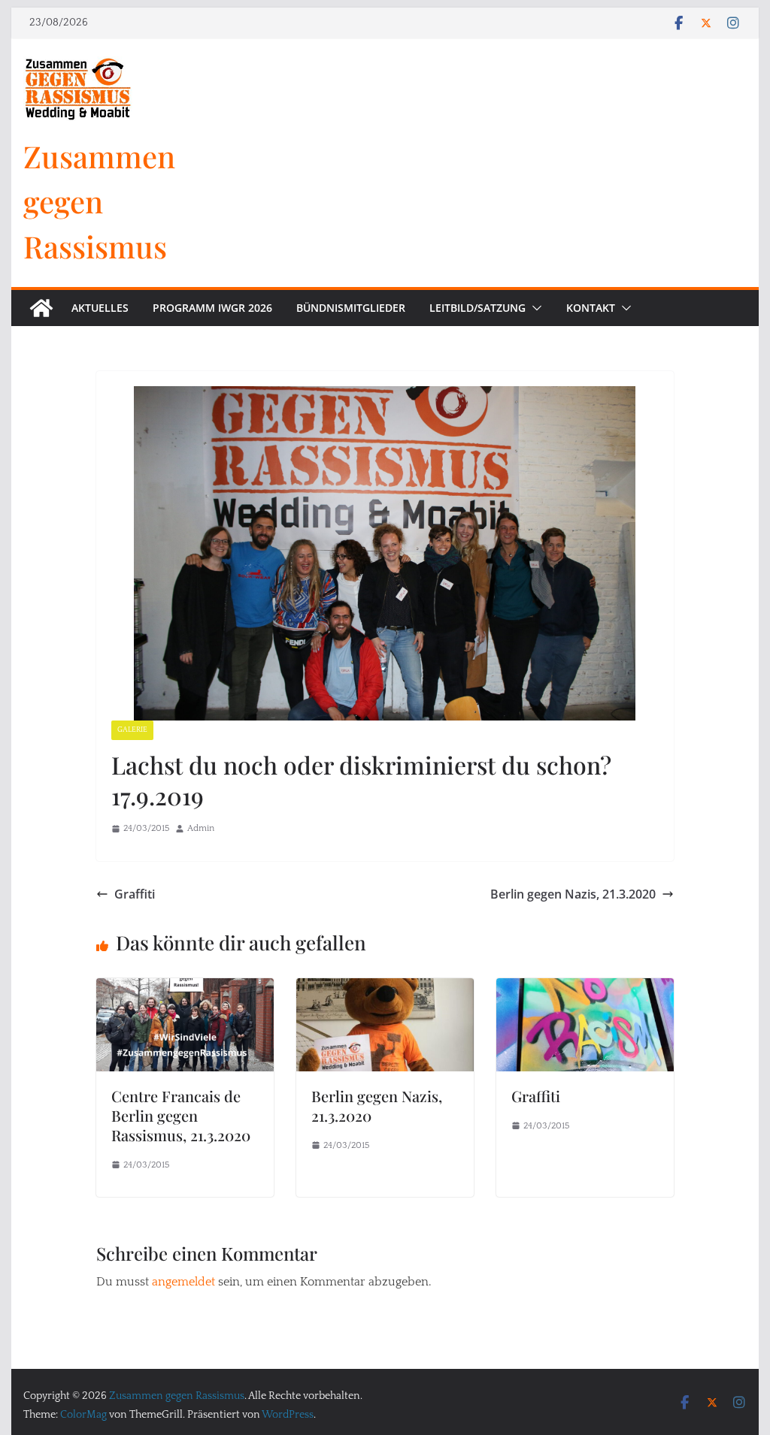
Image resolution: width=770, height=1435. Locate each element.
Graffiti (134, 894)
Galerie (132, 730)
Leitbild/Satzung (477, 308)
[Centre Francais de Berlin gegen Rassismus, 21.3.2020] (185, 988)
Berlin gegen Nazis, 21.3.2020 (573, 894)
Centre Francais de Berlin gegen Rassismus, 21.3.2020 (180, 1115)
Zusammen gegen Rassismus (99, 201)
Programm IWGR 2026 (212, 308)
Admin (200, 828)
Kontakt (590, 308)
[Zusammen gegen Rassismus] (41, 308)
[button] (534, 308)
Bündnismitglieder (350, 308)
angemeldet (183, 1281)
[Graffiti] (585, 988)
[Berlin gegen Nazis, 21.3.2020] (385, 988)
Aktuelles (100, 308)
